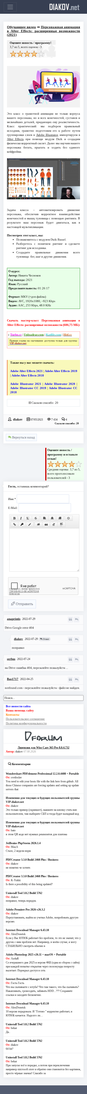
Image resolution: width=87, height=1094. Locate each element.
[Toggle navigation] (10, 7)
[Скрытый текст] (38, 524)
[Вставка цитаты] (46, 524)
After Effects (15, 139)
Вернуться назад (23, 437)
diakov (64, 7)
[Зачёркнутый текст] (36, 518)
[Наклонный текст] (21, 518)
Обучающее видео (21, 27)
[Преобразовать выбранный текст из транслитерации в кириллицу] (54, 524)
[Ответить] (76, 619)
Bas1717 (12, 679)
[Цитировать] (70, 619)
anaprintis (13, 619)
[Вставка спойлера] (61, 524)
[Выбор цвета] (30, 524)
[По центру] (52, 518)
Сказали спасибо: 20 (45, 402)
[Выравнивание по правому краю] (60, 518)
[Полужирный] (14, 518)
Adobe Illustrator (47, 135)
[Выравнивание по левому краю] (44, 518)
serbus (11, 659)
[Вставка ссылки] (14, 524)
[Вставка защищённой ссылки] (22, 524)
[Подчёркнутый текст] (28, 518)
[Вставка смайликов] (69, 518)
